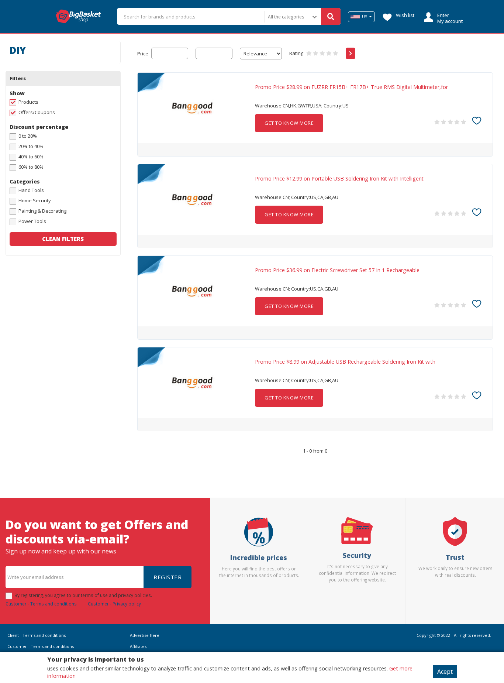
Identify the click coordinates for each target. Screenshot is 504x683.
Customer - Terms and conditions (41, 604)
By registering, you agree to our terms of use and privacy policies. (83, 595)
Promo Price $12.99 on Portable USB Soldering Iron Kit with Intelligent (339, 178)
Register (167, 577)
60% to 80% (31, 167)
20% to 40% (31, 146)
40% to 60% (31, 156)
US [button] (364, 16)
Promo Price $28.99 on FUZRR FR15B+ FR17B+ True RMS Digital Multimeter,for (351, 87)
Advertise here (144, 635)
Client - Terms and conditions (36, 635)
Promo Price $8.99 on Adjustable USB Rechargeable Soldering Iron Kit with (345, 361)
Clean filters (63, 239)
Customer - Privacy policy (114, 604)
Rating (296, 53)
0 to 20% (27, 136)
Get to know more (289, 123)
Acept (445, 671)
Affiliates (138, 646)
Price (142, 53)
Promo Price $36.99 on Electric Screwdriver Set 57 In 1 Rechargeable (337, 270)
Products (28, 102)
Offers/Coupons (36, 112)
